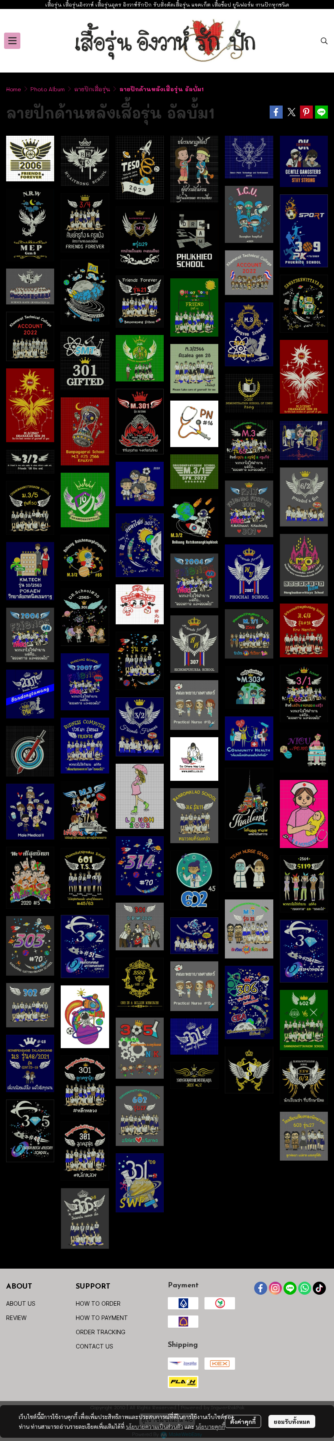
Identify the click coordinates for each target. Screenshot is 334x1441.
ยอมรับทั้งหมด (292, 1421)
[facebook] (260, 1288)
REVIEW (16, 1317)
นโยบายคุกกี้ (210, 1426)
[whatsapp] (304, 1288)
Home (13, 89)
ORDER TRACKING (100, 1332)
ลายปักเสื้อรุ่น (92, 89)
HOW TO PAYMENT (102, 1317)
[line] (290, 1288)
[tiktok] (319, 1288)
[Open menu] (12, 41)
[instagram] (275, 1288)
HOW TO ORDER (98, 1303)
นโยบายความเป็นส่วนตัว (154, 1426)
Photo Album (48, 89)
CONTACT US (94, 1346)
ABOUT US (20, 1303)
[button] (324, 40)
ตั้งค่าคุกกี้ (243, 1421)
